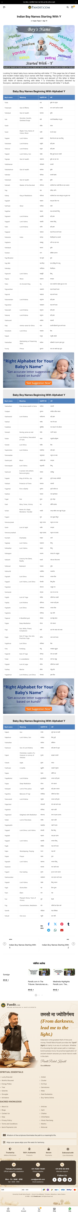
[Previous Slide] (3, 2)
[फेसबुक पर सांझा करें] (48, 924)
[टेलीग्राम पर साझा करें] (48, 930)
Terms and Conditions (9, 1124)
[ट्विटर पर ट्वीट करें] (55, 924)
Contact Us (6, 1113)
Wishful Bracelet (8, 1080)
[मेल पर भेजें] (61, 930)
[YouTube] (70, 1180)
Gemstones (45, 1087)
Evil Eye (44, 1084)
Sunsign (6, 974)
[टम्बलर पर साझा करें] (68, 924)
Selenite (5, 1091)
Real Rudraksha (46, 1094)
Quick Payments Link (9, 1127)
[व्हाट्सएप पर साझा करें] (55, 930)
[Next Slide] (75, 2)
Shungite (5, 1094)
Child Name (45, 1117)
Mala (43, 1091)
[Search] (67, 7)
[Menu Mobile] (5, 7)
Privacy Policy (7, 1120)
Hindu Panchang (47, 1120)
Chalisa (43, 1113)
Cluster (43, 1080)
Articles (44, 1107)
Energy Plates (7, 1084)
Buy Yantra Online (47, 1098)
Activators (5, 1098)
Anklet (43, 1077)
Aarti (42, 1110)
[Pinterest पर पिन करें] (61, 924)
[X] (60, 1180)
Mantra (43, 1124)
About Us (5, 1107)
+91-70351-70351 (38, 1169)
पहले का (10, 939)
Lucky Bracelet (7, 1077)
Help (3, 1117)
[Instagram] (65, 1180)
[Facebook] (55, 1180)
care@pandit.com (38, 1179)
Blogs (4, 1110)
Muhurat (44, 1127)
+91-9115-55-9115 (62, 1169)
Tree (3, 1087)
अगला (68, 939)
